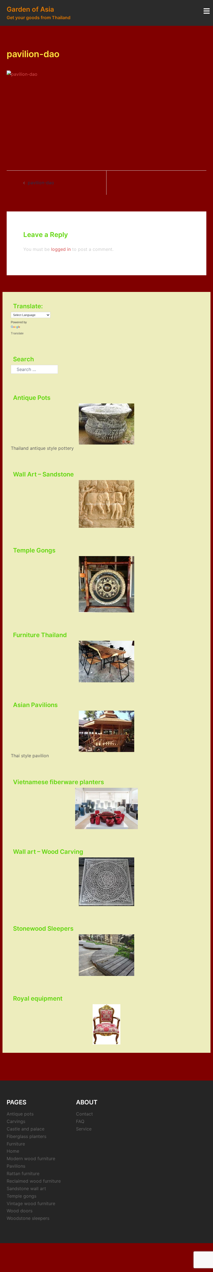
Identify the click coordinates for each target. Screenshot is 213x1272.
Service (84, 1129)
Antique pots (20, 1114)
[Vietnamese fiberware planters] (106, 808)
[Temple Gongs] (106, 584)
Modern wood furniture (31, 1158)
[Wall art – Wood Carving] (106, 881)
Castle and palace (25, 1129)
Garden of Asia (30, 9)
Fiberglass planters (26, 1136)
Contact (84, 1114)
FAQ (80, 1121)
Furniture (16, 1144)
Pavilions (16, 1166)
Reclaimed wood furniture (34, 1181)
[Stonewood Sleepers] (106, 955)
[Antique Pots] (106, 424)
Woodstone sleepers (28, 1218)
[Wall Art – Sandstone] (106, 504)
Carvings (16, 1121)
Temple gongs (21, 1196)
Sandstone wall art (26, 1188)
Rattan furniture (23, 1173)
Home (13, 1151)
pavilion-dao (41, 182)
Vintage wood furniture (31, 1203)
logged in (61, 249)
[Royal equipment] (106, 1024)
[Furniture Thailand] (106, 661)
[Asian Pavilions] (106, 731)
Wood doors (19, 1210)
